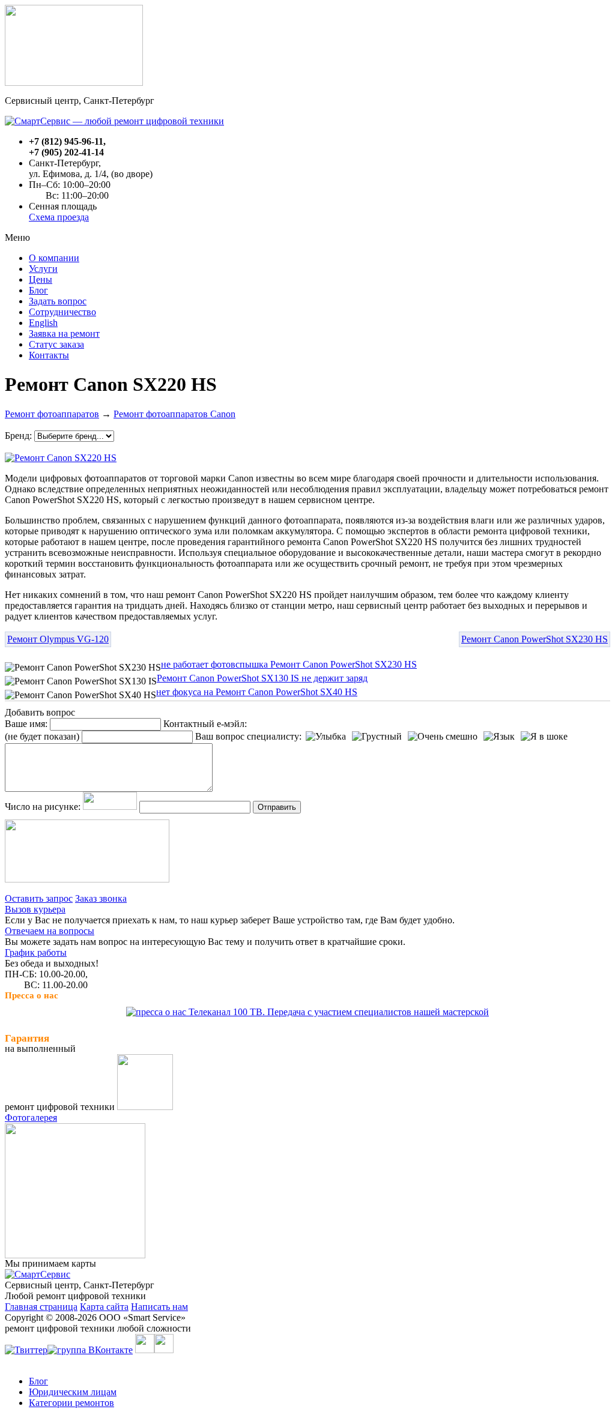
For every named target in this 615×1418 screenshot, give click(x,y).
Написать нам (159, 1307)
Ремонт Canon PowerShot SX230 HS (534, 639)
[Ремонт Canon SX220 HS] (61, 455)
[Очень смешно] (442, 736)
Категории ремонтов (71, 1403)
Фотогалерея (31, 1117)
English (43, 323)
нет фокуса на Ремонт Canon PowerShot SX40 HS (256, 692)
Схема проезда (59, 217)
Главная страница (41, 1307)
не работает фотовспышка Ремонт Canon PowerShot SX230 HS (289, 664)
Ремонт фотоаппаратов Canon (174, 414)
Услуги (43, 269)
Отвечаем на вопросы (49, 931)
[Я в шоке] (544, 736)
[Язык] (499, 736)
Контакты (49, 355)
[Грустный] (377, 736)
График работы (36, 952)
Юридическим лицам (73, 1392)
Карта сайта (104, 1307)
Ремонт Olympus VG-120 (58, 639)
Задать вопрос (57, 301)
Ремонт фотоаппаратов (52, 414)
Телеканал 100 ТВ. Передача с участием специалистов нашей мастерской (337, 1012)
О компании (54, 258)
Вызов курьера (35, 909)
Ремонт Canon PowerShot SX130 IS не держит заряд (262, 678)
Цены (40, 279)
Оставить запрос (39, 898)
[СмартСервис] (37, 1274)
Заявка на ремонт (64, 333)
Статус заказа (56, 344)
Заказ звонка (101, 898)
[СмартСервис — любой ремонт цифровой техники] (114, 121)
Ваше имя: (26, 724)
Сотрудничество (62, 312)
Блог (38, 290)
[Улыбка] (326, 736)
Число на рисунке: (42, 806)
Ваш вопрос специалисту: (248, 736)
